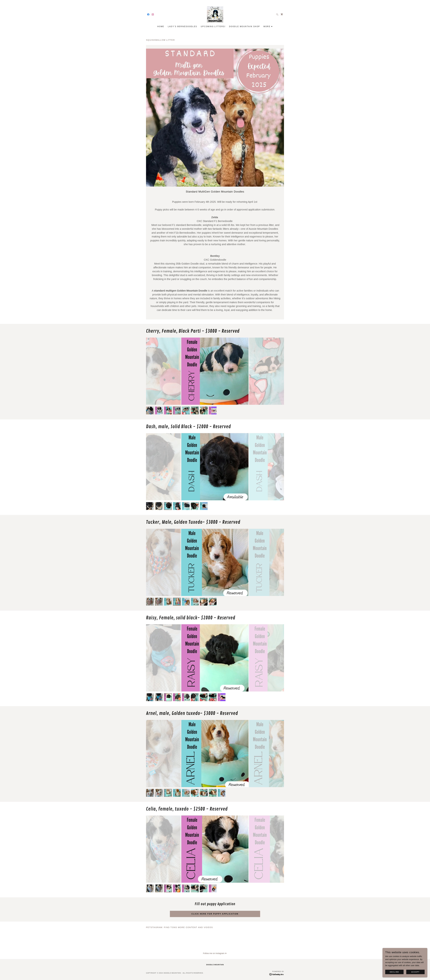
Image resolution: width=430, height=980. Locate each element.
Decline (394, 972)
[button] (268, 26)
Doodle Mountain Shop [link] (244, 26)
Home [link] (160, 26)
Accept (415, 972)
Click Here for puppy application (215, 914)
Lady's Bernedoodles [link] (182, 26)
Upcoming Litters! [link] (213, 26)
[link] (148, 14)
